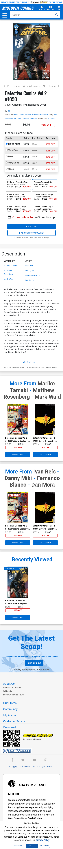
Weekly (17, 669)
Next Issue (49, 86)
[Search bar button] (56, 14)
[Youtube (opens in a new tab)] (34, 760)
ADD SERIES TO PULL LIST (32, 233)
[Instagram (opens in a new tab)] (46, 760)
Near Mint (14, 143)
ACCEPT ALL (31, 846)
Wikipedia (7, 691)
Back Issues (43, 669)
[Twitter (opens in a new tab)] (23, 760)
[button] (42, 8)
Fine (10, 156)
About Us (9, 683)
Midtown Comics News (13, 695)
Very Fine (13, 150)
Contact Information (12, 687)
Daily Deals (29, 669)
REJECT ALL (44, 846)
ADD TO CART (31, 226)
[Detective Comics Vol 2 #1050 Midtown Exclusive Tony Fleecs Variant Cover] (17, 419)
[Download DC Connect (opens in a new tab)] (33, 751)
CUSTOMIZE (18, 846)
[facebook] (12, 760)
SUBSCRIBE (34, 663)
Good (11, 169)
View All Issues (31, 86)
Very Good (13, 162)
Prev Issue (13, 86)
